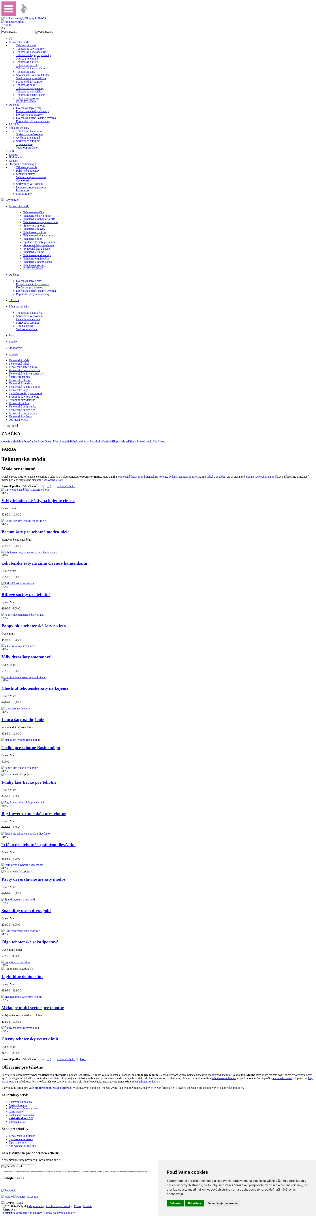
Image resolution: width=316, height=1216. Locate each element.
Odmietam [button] (194, 1203)
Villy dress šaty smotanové (26, 657)
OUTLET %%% (26, 101)
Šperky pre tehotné (27, 58)
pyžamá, (173, 476)
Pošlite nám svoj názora (22, 1116)
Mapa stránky (24, 193)
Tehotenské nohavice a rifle (32, 51)
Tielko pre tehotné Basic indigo (30, 747)
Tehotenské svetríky (27, 65)
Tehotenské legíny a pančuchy (33, 55)
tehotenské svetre (282, 1078)
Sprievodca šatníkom (28, 140)
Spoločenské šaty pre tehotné (33, 75)
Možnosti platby (25, 173)
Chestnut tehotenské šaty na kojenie (34, 688)
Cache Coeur (37, 441)
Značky (13, 154)
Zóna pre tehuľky (19, 127)
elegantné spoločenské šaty (47, 479)
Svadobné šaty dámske (29, 81)
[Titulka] (10, 38)
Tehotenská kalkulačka (29, 131)
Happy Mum (120, 441)
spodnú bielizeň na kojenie (151, 476)
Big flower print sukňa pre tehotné (33, 813)
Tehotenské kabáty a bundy (32, 68)
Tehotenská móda (19, 42)
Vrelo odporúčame (26, 147)
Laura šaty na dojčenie (22, 719)
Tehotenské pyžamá (27, 98)
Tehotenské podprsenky (30, 88)
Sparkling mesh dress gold (26, 910)
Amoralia (64, 441)
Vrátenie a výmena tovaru (31, 177)
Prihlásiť (19, 21)
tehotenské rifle (188, 476)
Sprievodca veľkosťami (29, 134)
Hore (83, 1059)
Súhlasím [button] (175, 1203)
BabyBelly (96, 441)
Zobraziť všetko (66, 486)
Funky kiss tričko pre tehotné (29, 782)
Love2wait (7, 441)
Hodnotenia (15, 157)
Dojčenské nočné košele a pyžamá (36, 117)
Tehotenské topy (25, 71)
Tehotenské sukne (26, 84)
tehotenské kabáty (149, 1081)
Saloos (86, 441)
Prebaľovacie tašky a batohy (32, 111)
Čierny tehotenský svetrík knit (29, 1039)
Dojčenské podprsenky (29, 114)
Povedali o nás (17, 1121)
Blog (11, 150)
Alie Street (158, 441)
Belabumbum (21, 441)
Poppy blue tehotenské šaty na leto (33, 625)
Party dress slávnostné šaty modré (33, 879)
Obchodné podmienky (22, 164)
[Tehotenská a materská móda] (10, 199)
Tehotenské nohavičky (29, 91)
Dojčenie (14, 104)
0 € (3, 28)
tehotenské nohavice (224, 1078)
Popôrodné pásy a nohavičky (33, 121)
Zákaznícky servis (26, 167)
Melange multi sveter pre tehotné (32, 1007)
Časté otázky (23, 180)
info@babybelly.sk (144, 1171)
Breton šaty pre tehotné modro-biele (35, 531)
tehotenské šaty (126, 476)
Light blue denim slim (22, 976)
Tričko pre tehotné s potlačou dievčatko (38, 844)
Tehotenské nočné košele (30, 94)
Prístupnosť (22, 190)
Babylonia (76, 441)
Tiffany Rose (135, 441)
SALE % (14, 124)
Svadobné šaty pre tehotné (31, 78)
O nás (77, 1206)
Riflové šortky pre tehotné (25, 594)
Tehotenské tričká (26, 45)
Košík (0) (6, 25)
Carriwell (107, 441)
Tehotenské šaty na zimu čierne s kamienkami (44, 563)
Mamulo (147, 441)
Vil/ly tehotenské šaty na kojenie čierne (38, 500)
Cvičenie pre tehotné (28, 137)
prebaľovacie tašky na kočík (261, 476)
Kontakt (13, 160)
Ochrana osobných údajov (31, 187)
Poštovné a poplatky (28, 170)
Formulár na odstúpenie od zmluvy (21, 1212)
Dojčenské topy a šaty (29, 108)
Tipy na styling (24, 144)
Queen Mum (52, 441)
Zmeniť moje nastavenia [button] (223, 1203)
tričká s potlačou (216, 476)
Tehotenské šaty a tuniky (30, 48)
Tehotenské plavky (27, 61)
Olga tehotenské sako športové (29, 941)
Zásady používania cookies (59, 1212)
